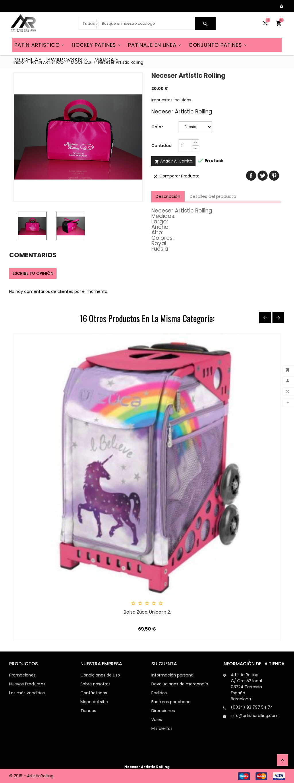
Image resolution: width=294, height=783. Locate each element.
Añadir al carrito (173, 161)
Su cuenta (164, 663)
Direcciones (163, 711)
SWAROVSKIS (67, 59)
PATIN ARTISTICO (39, 45)
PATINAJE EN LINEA (155, 45)
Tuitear (263, 176)
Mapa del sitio (94, 702)
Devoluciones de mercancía (179, 684)
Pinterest (274, 176)
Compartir (251, 176)
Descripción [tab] (168, 196)
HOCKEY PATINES (96, 45)
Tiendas (88, 711)
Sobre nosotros (95, 684)
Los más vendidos (27, 693)
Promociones (22, 675)
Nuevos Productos (27, 684)
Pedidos (159, 693)
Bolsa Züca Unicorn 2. (147, 612)
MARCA (106, 59)
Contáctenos (93, 693)
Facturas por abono (171, 702)
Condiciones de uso (100, 675)
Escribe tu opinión (33, 273)
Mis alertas (162, 728)
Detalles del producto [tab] (213, 196)
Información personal (172, 675)
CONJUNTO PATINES (218, 45)
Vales (156, 719)
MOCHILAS (28, 59)
